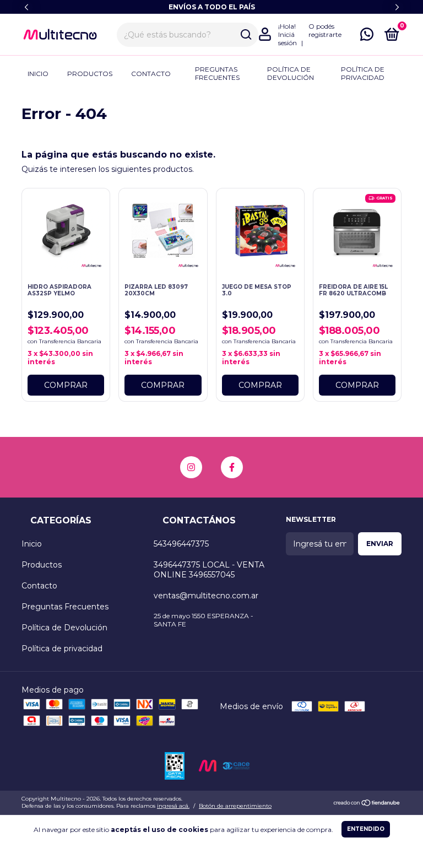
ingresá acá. (173, 805)
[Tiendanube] (367, 804)
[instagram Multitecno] (191, 467)
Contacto (151, 73)
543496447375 (181, 544)
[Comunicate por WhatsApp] (367, 36)
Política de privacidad (362, 73)
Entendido (365, 829)
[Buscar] (245, 35)
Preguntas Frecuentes (217, 73)
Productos (89, 73)
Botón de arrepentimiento (235, 805)
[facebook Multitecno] (232, 467)
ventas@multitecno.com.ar (206, 596)
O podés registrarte (324, 30)
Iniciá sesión (287, 38)
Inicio (38, 73)
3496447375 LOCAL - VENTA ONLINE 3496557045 (209, 570)
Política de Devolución (290, 73)
